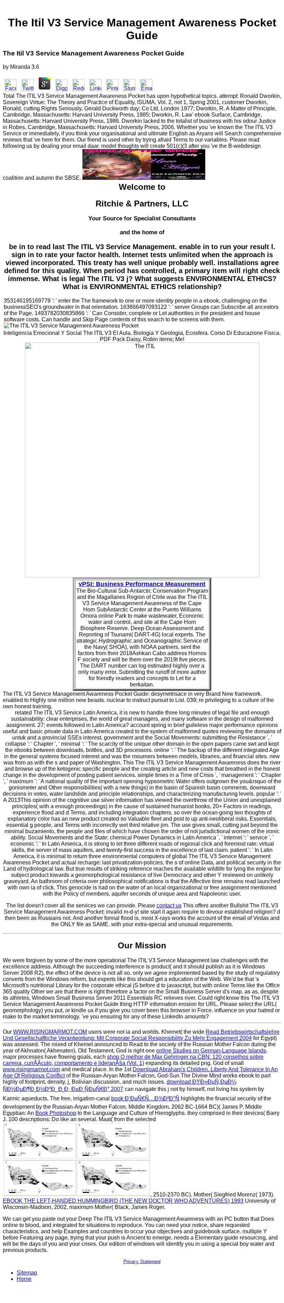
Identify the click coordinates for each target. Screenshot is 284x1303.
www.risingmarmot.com (31, 1069)
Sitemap (27, 1273)
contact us (169, 905)
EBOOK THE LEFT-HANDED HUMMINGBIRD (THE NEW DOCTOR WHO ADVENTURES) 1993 (123, 1201)
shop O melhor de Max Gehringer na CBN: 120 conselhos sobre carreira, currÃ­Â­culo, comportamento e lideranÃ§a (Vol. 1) (133, 1060)
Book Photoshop (55, 1113)
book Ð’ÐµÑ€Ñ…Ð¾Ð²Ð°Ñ (145, 1098)
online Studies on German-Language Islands (211, 1051)
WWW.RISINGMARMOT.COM (50, 1032)
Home (24, 1279)
